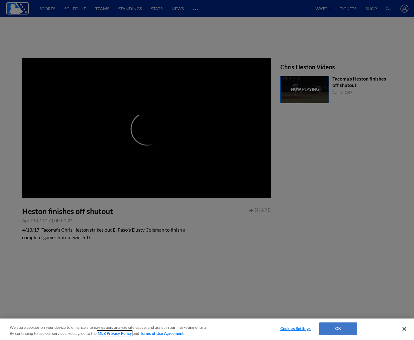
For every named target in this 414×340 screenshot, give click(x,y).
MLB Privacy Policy (115, 333)
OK (338, 328)
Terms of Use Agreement (162, 333)
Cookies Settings (295, 328)
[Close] (404, 328)
